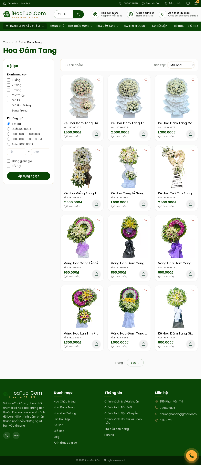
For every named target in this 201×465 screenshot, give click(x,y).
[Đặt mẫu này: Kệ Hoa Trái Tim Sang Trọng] (191, 204)
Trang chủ (57, 26)
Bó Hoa (179, 26)
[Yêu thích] (99, 80)
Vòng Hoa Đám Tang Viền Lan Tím (138, 333)
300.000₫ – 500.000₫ (26, 134)
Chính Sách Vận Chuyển (121, 413)
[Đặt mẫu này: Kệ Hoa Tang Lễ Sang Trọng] (143, 204)
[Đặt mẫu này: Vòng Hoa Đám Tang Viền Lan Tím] (143, 344)
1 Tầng (16, 80)
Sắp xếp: (160, 65)
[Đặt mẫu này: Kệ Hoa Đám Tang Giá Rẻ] (191, 344)
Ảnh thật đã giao (65, 443)
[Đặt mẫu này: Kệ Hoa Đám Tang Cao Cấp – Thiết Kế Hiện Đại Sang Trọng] (191, 134)
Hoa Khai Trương (134, 26)
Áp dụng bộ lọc (28, 176)
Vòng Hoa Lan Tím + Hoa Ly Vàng (90, 333)
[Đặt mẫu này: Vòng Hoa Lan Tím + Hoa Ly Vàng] (96, 344)
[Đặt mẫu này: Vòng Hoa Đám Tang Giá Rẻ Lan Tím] (143, 274)
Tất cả (16, 124)
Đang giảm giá (22, 161)
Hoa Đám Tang (106, 26)
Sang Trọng (19, 110)
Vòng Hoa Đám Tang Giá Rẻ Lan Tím (139, 263)
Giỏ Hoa (192, 26)
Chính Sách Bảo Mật (118, 407)
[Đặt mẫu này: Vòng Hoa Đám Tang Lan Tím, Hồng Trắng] (191, 274)
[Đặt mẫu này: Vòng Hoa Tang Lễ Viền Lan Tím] (96, 274)
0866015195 (131, 3)
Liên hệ (109, 435)
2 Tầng (16, 85)
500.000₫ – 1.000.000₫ (27, 139)
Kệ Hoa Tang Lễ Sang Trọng (132, 193)
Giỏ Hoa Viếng (21, 105)
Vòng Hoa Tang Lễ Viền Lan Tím (88, 263)
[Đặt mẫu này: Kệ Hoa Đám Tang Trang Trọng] (143, 134)
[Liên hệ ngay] (191, 455)
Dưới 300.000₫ (21, 129)
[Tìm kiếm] (78, 14)
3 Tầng (16, 90)
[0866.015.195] (6, 435)
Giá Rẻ (16, 100)
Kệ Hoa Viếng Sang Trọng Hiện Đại (91, 193)
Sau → (135, 363)
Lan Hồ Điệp (159, 26)
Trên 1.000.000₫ (22, 144)
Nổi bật (16, 166)
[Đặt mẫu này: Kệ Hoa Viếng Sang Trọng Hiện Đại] (96, 204)
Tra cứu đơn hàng (116, 429)
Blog (56, 437)
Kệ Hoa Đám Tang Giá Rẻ (178, 333)
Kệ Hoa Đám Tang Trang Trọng (135, 123)
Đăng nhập (175, 3)
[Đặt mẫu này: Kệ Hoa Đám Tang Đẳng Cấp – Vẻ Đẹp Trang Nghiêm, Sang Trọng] (96, 134)
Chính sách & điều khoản (121, 401)
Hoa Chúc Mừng (79, 26)
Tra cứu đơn (153, 3)
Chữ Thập (18, 95)
